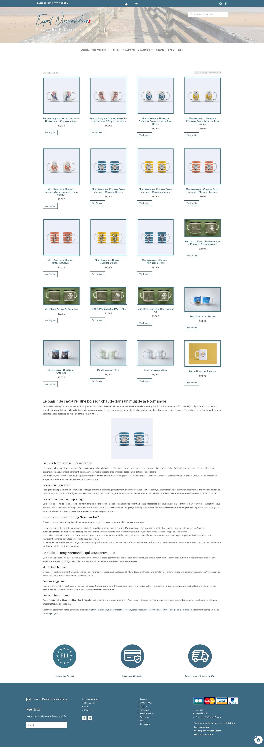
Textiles (143, 720)
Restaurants (89, 702)
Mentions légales (202, 713)
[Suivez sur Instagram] (220, 3)
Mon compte (200, 709)
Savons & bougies (147, 713)
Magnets (143, 706)
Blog (180, 50)
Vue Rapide (50, 132)
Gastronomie (145, 717)
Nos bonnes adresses (90, 699)
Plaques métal (145, 709)
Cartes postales (146, 702)
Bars (86, 706)
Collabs (160, 50)
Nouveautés (129, 50)
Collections (144, 50)
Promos (115, 50)
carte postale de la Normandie (146, 609)
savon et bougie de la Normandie (177, 609)
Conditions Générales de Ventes (208, 717)
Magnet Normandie (98, 609)
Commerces (88, 710)
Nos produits (99, 50)
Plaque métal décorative (119, 609)
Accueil (85, 50)
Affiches (143, 699)
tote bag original (51, 613)
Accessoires (145, 724)
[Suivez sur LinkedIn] (226, 3)
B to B (170, 50)
